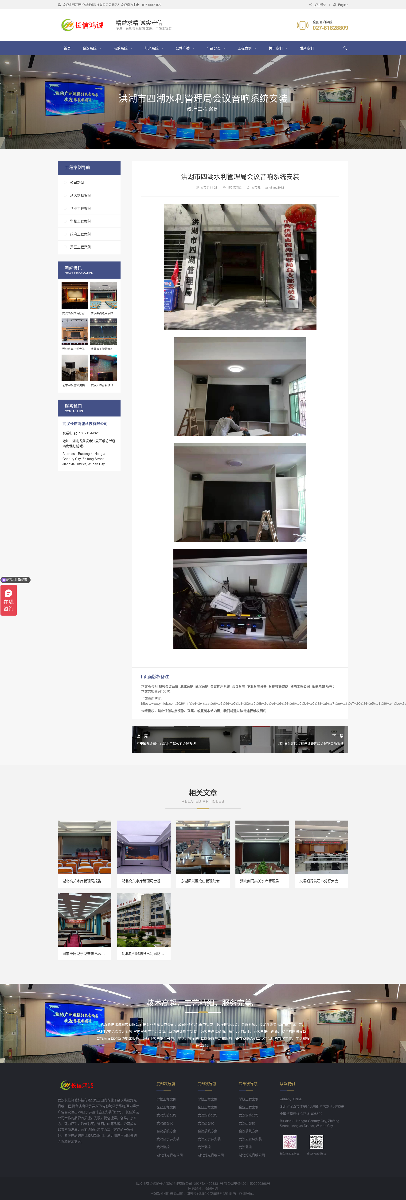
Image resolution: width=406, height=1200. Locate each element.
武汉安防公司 (166, 1115)
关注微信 (320, 4)
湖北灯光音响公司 (169, 1154)
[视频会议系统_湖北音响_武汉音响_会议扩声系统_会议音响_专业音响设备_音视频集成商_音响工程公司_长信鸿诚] (84, 25)
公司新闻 (77, 182)
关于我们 (276, 47)
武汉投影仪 (164, 1123)
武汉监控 (163, 1146)
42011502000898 (254, 1183)
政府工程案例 (80, 234)
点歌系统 (120, 47)
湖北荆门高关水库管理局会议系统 (266, 880)
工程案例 (245, 47)
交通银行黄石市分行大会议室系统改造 (329, 880)
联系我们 (307, 47)
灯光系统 (151, 47)
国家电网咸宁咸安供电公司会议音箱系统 (94, 953)
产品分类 (214, 47)
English (343, 4)
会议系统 (89, 47)
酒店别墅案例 (80, 195)
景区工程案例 (80, 247)
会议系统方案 (166, 1130)
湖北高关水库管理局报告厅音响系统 (90, 880)
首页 (67, 47)
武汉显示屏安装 (168, 1138)
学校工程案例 (80, 221)
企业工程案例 (80, 208)
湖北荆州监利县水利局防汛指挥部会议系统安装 (159, 953)
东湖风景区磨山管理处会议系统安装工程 (212, 880)
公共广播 (183, 47)
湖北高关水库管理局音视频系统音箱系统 (153, 880)
